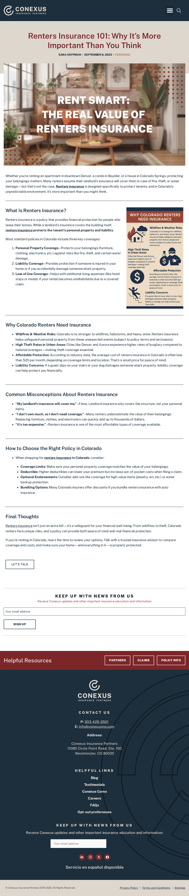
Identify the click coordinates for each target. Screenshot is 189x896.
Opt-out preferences (94, 812)
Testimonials (94, 785)
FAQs (94, 805)
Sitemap (179, 887)
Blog (94, 778)
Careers (94, 798)
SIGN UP (19, 624)
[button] (170, 11)
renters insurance (19, 230)
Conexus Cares (94, 791)
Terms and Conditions (156, 887)
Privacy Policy (129, 887)
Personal (122, 54)
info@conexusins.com (96, 726)
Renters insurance (19, 526)
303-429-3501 (96, 722)
